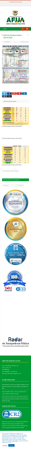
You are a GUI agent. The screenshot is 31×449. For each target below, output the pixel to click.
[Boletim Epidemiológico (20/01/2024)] (15, 135)
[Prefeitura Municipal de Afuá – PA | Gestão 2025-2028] (15, 17)
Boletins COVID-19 (25, 41)
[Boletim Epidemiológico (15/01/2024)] (15, 155)
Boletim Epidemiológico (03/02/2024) (12, 126)
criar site (12, 421)
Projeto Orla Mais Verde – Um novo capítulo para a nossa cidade (16, 3)
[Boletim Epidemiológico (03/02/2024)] (15, 116)
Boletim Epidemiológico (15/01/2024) (12, 165)
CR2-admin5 (6, 41)
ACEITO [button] (11, 445)
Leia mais (14, 440)
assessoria (13, 423)
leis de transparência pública (9, 427)
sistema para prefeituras (21, 421)
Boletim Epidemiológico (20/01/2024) (12, 138)
